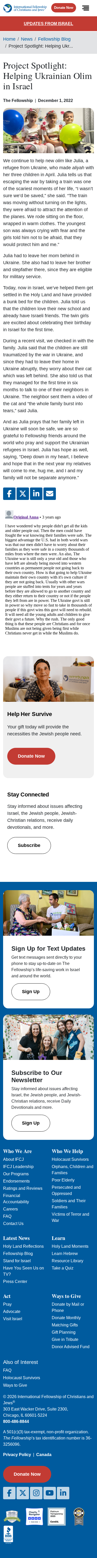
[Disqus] (48, 573)
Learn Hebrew (65, 1253)
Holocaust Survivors (70, 1159)
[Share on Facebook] (9, 494)
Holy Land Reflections (23, 1246)
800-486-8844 (16, 1421)
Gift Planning (64, 1332)
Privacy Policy (17, 1454)
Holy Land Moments (70, 1246)
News (27, 39)
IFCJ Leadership (18, 1166)
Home (9, 39)
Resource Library (67, 1261)
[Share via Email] (49, 494)
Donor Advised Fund (70, 1347)
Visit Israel (12, 1319)
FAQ (7, 1216)
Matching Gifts (65, 1325)
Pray (7, 1304)
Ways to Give (15, 1385)
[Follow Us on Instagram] (36, 1493)
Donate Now (63, 8)
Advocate (11, 1311)
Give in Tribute (65, 1339)
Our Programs (16, 1174)
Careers (10, 1209)
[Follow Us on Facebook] (9, 1493)
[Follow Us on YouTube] (49, 1493)
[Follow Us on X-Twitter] (23, 1493)
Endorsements (16, 1181)
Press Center (15, 1281)
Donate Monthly (66, 1318)
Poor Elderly (63, 1180)
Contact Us (13, 1223)
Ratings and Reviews (22, 1188)
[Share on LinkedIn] (36, 494)
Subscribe (29, 845)
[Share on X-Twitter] (23, 494)
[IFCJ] (25, 8)
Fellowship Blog (54, 39)
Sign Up (31, 991)
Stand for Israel (17, 1261)
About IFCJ (13, 1159)
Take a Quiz (62, 1268)
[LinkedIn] (63, 1493)
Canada (43, 1454)
